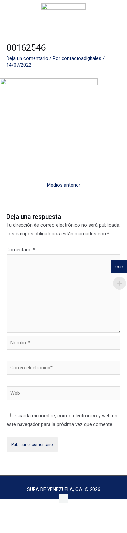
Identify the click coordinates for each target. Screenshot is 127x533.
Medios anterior (63, 185)
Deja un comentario (27, 58)
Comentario (21, 250)
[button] (19, 12)
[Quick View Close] (15, 516)
